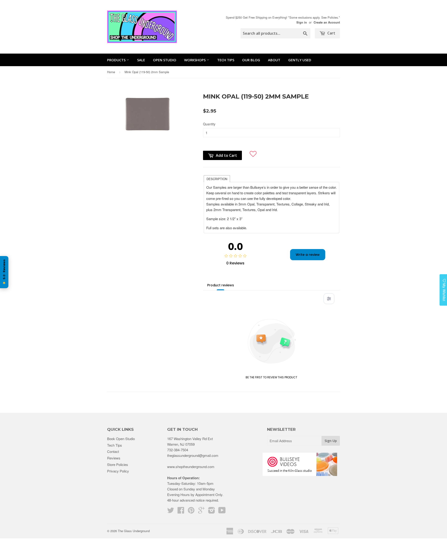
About (274, 60)
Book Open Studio (121, 438)
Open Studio (164, 60)
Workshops (195, 60)
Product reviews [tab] (220, 285)
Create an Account (327, 22)
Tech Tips (225, 60)
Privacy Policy (118, 471)
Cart (330, 33)
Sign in (301, 22)
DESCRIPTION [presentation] (217, 179)
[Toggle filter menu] (329, 298)
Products (116, 60)
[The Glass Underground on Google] (201, 511)
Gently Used (299, 60)
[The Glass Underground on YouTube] (222, 511)
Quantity (209, 124)
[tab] (217, 178)
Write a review (308, 254)
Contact (113, 451)
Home (111, 72)
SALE (141, 60)
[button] (253, 152)
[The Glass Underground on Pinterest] (191, 511)
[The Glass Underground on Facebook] (180, 511)
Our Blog (251, 60)
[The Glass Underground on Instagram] (211, 511)
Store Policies (117, 464)
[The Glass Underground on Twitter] (170, 511)
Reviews (113, 457)
